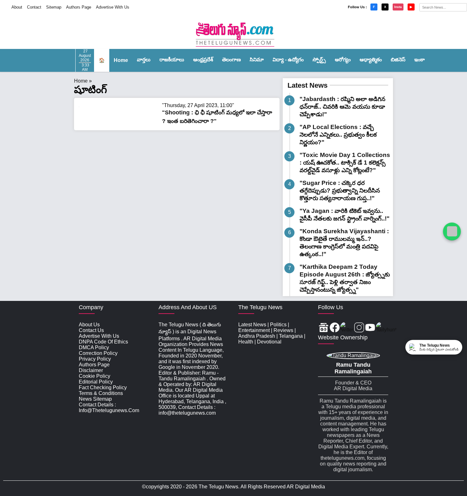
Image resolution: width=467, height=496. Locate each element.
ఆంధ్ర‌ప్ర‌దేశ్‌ (203, 59)
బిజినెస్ (398, 59)
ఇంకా (419, 59)
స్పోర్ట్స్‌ (319, 59)
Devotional (269, 341)
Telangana (291, 336)
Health (245, 341)
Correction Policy (98, 353)
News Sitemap (95, 399)
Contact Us (91, 330)
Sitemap (53, 7)
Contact (34, 7)
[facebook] (334, 328)
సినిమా (257, 59)
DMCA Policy (94, 347)
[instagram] (359, 328)
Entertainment (254, 330)
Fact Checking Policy (103, 387)
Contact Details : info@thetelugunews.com (109, 407)
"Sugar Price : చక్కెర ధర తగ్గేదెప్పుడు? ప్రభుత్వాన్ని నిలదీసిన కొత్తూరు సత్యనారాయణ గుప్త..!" (340, 190)
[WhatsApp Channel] (452, 231)
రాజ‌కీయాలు (171, 59)
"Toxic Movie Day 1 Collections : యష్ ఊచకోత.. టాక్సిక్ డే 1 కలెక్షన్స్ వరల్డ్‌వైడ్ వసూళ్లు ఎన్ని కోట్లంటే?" (345, 162)
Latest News (308, 85)
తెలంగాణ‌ (231, 59)
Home (121, 60)
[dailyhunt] (386, 328)
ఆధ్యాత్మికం (371, 59)
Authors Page (78, 7)
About (16, 7)
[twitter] (347, 328)
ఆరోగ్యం (343, 59)
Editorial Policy (96, 381)
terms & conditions (101, 393)
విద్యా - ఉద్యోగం (288, 59)
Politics (278, 324)
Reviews (283, 330)
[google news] (323, 328)
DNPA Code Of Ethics (103, 341)
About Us (89, 324)
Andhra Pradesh (256, 336)
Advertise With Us (112, 7)
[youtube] (370, 328)
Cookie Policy (94, 376)
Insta (398, 7)
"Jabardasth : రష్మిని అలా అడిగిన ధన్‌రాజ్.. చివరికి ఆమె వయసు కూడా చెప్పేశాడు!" (342, 107)
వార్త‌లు (144, 59)
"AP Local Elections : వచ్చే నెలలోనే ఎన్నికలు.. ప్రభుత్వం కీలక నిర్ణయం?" (338, 135)
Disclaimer (91, 370)
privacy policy (95, 359)
